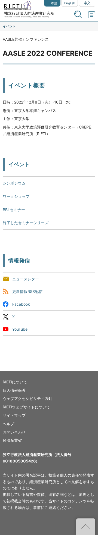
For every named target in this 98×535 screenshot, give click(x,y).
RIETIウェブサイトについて (26, 407)
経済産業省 (12, 440)
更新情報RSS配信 (27, 291)
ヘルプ (8, 423)
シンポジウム (14, 183)
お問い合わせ (14, 432)
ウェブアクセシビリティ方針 (27, 398)
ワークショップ (16, 196)
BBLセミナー (14, 209)
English (69, 3)
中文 (87, 3)
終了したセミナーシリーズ (25, 222)
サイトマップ (14, 415)
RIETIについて (15, 382)
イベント (9, 26)
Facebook (21, 304)
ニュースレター (25, 279)
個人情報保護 (14, 390)
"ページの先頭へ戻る (85, 526)
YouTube (19, 329)
